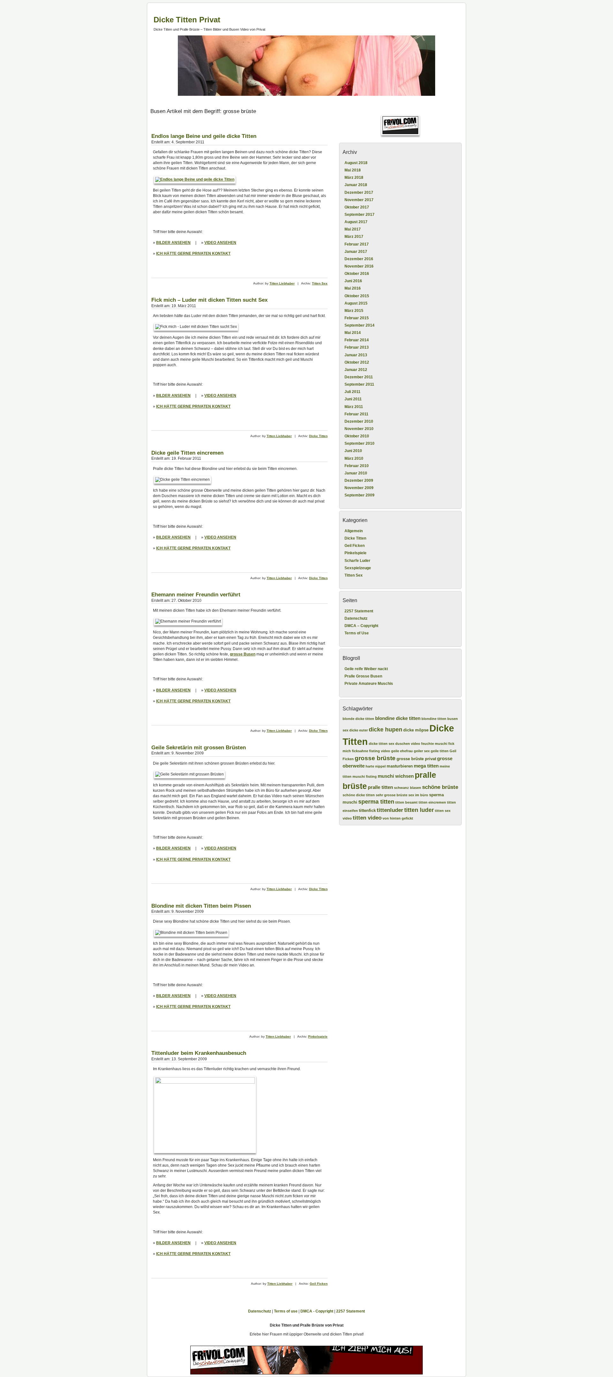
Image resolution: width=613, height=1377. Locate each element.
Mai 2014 (352, 332)
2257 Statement (358, 611)
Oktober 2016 (356, 273)
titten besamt (406, 802)
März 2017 (353, 236)
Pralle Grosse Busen (363, 676)
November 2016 (359, 266)
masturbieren (400, 766)
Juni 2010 (353, 451)
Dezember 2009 (358, 480)
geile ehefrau (402, 751)
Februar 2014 (356, 340)
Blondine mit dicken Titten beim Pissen (201, 906)
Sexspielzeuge (357, 568)
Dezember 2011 (358, 377)
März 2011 (353, 407)
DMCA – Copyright (361, 626)
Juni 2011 (353, 399)
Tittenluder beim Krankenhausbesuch (198, 1053)
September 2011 (359, 384)
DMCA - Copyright (316, 1311)
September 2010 (359, 443)
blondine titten (433, 719)
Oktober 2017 (356, 207)
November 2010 (359, 429)
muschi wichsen (396, 776)
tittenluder (390, 810)
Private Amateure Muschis (368, 683)
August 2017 (355, 222)
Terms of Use (356, 633)
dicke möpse (415, 730)
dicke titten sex (381, 743)
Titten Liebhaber (282, 283)
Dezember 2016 (358, 259)
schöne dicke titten (359, 795)
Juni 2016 (353, 281)
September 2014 (359, 325)
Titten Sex (320, 283)
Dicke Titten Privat (187, 19)
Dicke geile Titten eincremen (187, 453)
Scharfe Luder (357, 560)
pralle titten (380, 787)
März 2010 (353, 458)
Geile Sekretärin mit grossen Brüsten (198, 748)
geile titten (440, 751)
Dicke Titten (318, 436)
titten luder (419, 810)
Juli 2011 (352, 392)
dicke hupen (385, 729)
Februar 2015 (356, 318)
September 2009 (359, 495)
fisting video (379, 751)
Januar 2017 (355, 251)
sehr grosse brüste (391, 795)
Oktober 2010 (356, 436)
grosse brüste (375, 758)
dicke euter (358, 730)
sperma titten (376, 801)
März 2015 (353, 310)
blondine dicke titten (397, 718)
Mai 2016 (352, 288)
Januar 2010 (355, 473)
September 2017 (359, 214)
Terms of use (286, 1311)
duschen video (407, 743)
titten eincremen (432, 802)
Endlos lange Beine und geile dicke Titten (203, 136)
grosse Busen (242, 654)
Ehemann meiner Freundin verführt (195, 595)
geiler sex (422, 751)
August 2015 (355, 303)
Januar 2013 (355, 355)
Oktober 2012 (356, 362)
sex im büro (418, 795)
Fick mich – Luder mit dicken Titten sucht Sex (209, 300)
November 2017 (359, 200)
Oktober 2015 (356, 296)
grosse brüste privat (416, 758)
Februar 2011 (356, 414)
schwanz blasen (407, 788)
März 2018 (353, 177)
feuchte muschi (434, 743)
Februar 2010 (356, 466)
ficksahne (360, 751)
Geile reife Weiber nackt (366, 669)
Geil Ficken (319, 1283)
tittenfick (367, 810)
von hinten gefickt (397, 818)
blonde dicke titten (358, 719)
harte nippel (376, 766)
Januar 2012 (355, 369)
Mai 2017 (352, 229)
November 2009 (359, 488)
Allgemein (353, 531)
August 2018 (355, 163)
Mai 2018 (352, 170)
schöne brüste (440, 787)
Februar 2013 (356, 347)
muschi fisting (364, 776)
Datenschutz (355, 618)
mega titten (426, 765)
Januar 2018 (355, 185)
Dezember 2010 (358, 421)
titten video (367, 818)
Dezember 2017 (358, 192)
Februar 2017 (356, 244)
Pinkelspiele (318, 1036)
